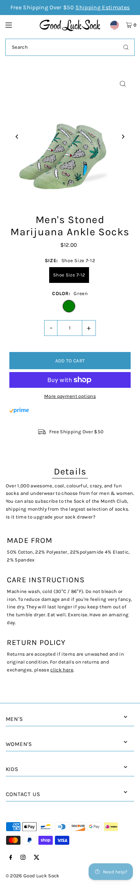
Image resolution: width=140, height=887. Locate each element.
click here (61, 670)
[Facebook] (10, 858)
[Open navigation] (19, 24)
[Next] (123, 137)
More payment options (70, 396)
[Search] (126, 47)
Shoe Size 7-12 (69, 275)
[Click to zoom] (123, 84)
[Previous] (17, 137)
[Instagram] (22, 858)
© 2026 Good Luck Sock (33, 875)
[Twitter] (36, 858)
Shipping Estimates (102, 7)
